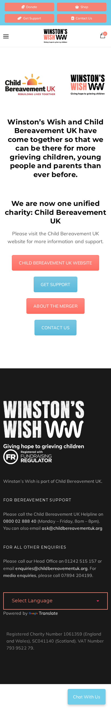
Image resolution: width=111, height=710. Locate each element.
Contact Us (84, 18)
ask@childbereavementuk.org (72, 528)
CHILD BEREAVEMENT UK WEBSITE (55, 263)
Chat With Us (86, 696)
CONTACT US (55, 327)
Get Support (32, 18)
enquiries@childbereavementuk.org (51, 568)
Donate (31, 7)
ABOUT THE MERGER (55, 306)
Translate (48, 613)
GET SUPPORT (56, 284)
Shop (84, 7)
